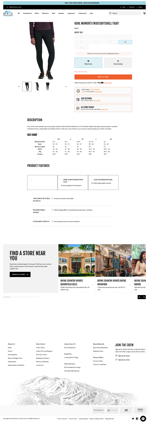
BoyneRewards (98, 344)
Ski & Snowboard (69, 347)
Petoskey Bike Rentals (71, 371)
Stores (10, 351)
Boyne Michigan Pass (15, 358)
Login (83, 91)
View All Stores (18, 274)
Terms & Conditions (99, 364)
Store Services (69, 364)
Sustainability (12, 354)
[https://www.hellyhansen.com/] (126, 410)
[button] (143, 418)
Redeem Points (98, 351)
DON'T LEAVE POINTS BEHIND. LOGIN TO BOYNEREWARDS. (76, 3)
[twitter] (133, 419)
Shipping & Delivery (42, 358)
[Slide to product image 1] (27, 86)
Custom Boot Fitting (71, 357)
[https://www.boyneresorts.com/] (99, 410)
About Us (11, 344)
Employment (12, 361)
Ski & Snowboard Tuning (72, 367)
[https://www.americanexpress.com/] (140, 410)
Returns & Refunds (42, 361)
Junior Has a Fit (70, 344)
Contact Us (40, 365)
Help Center (40, 344)
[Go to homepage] (8, 13)
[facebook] (137, 419)
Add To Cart (103, 77)
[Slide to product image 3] (47, 86)
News (10, 347)
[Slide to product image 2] (37, 86)
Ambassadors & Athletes (16, 365)
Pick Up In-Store (41, 354)
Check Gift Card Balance (44, 351)
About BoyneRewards (100, 347)
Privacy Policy (98, 357)
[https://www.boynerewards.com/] (112, 410)
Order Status (40, 347)
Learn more (108, 83)
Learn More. (98, 91)
